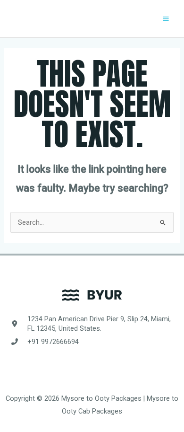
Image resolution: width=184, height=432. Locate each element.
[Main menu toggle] (166, 18)
